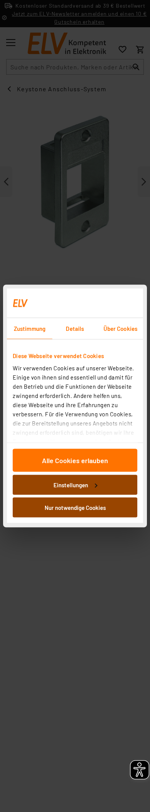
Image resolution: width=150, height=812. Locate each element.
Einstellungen (70, 484)
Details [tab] (75, 328)
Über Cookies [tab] (120, 328)
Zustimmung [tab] (29, 328)
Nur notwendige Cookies (75, 507)
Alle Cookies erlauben (75, 460)
